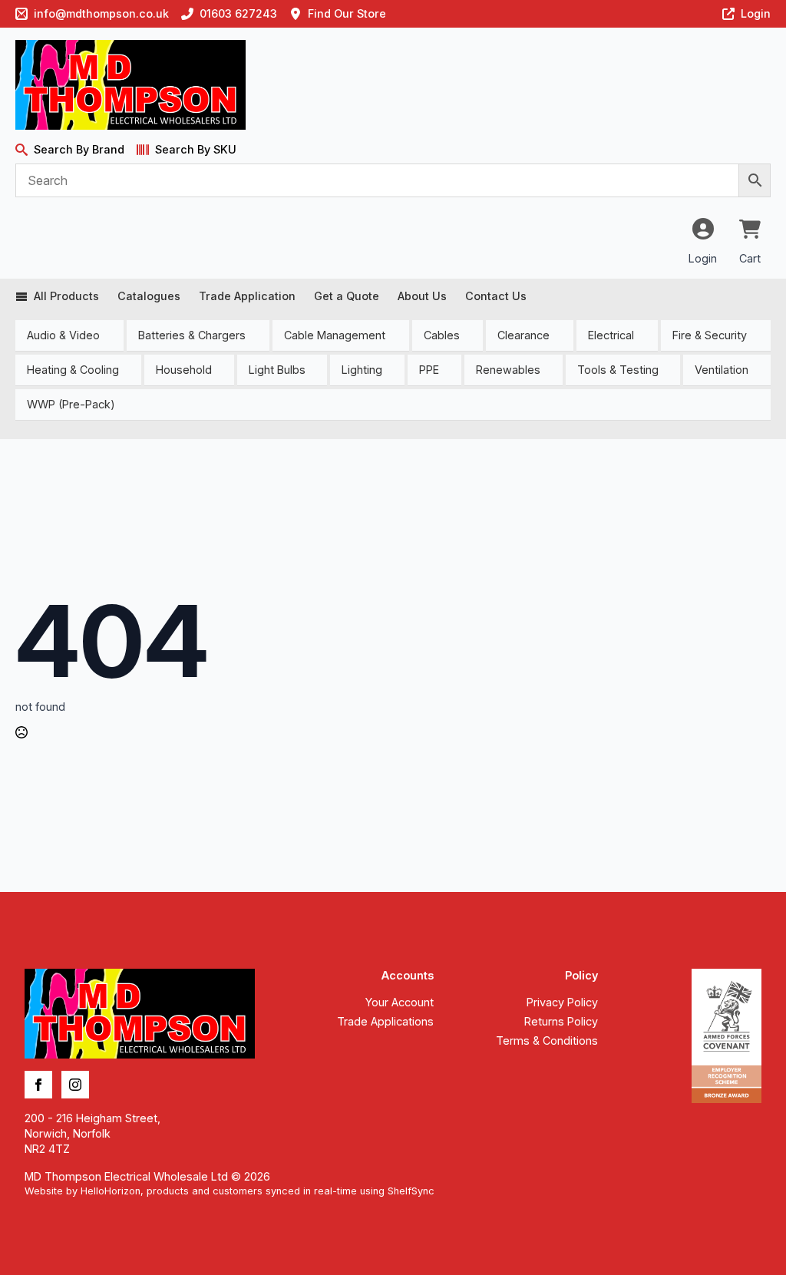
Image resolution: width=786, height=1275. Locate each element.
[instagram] (75, 1084)
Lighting (362, 369)
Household (184, 369)
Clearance (523, 335)
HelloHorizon (110, 1191)
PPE (429, 369)
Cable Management (334, 335)
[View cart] (750, 230)
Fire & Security (709, 335)
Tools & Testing (618, 369)
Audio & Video (63, 335)
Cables (442, 335)
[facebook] (38, 1084)
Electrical (611, 335)
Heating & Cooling (73, 369)
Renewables (508, 369)
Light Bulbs (277, 369)
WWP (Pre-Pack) (71, 404)
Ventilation (721, 369)
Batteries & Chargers (192, 335)
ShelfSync (411, 1191)
